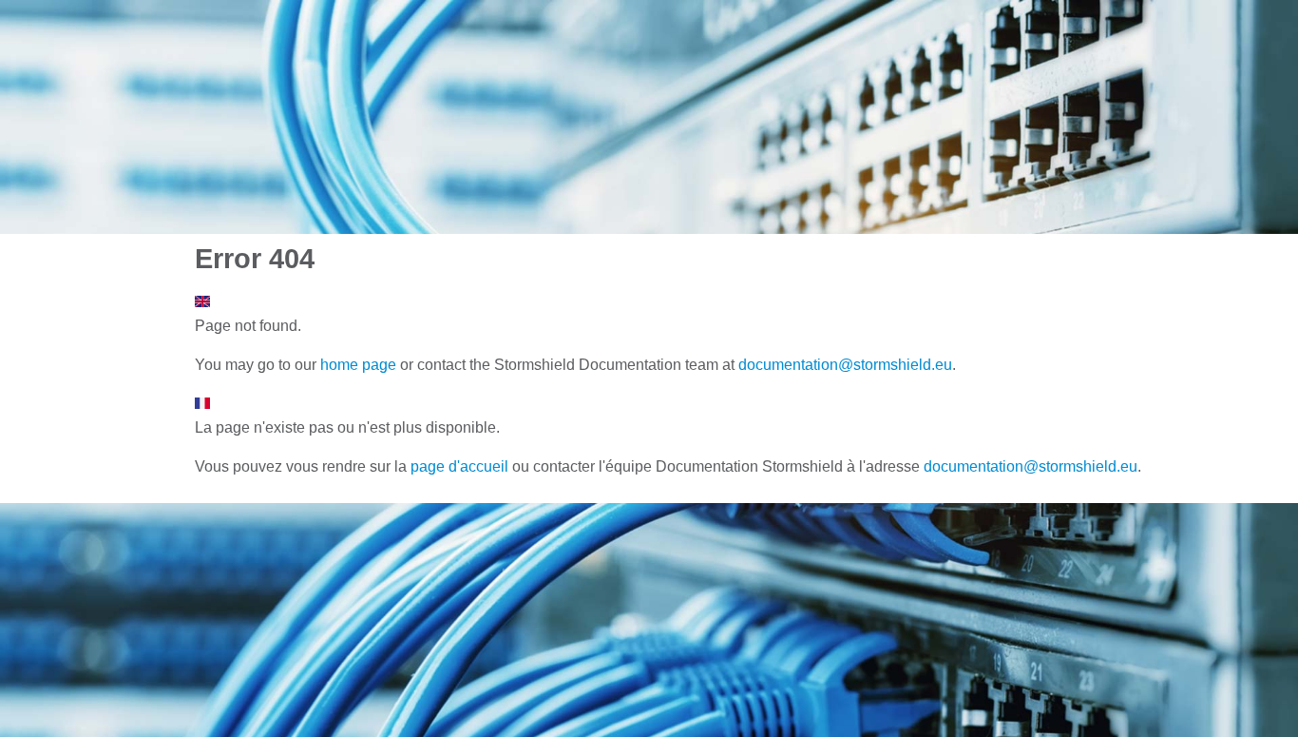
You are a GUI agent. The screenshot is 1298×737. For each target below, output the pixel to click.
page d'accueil (459, 466)
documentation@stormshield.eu (845, 365)
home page (358, 365)
